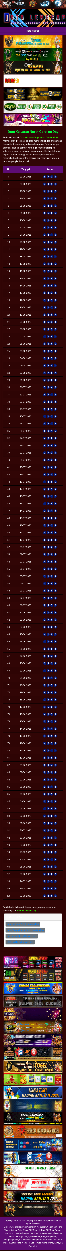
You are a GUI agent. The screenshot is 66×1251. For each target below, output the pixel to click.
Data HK (36, 1230)
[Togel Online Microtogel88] (33, 962)
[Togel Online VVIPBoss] (33, 41)
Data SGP (45, 1230)
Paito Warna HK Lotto (52, 1239)
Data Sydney (55, 1230)
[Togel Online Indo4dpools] (33, 1092)
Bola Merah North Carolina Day (21, 936)
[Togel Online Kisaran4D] (33, 81)
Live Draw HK (35, 1233)
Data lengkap (33, 30)
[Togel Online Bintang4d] (33, 1040)
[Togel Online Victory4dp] (33, 988)
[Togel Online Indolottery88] (33, 1158)
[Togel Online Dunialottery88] (33, 1132)
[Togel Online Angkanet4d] (33, 1171)
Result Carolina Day (26, 910)
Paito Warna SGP (25, 1230)
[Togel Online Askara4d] (33, 1027)
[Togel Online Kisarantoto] (33, 94)
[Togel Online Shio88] (33, 1197)
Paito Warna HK (29, 1227)
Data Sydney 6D (22, 1233)
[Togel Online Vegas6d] (33, 1014)
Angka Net (16, 1227)
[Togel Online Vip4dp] (33, 1119)
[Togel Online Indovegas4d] (33, 1210)
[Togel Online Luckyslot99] (33, 1105)
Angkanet (23, 1236)
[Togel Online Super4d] (33, 68)
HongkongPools (11, 1239)
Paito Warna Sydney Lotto (30, 1239)
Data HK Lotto (9, 1243)
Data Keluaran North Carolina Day (33, 132)
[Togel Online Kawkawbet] (33, 1001)
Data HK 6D (9, 1233)
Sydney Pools (34, 1236)
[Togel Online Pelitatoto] (33, 107)
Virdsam (7, 1227)
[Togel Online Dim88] (33, 54)
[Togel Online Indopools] (33, 1184)
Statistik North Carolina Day (20, 942)
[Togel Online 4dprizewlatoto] (33, 1066)
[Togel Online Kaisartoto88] (33, 1079)
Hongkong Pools (48, 1236)
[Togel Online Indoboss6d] (33, 975)
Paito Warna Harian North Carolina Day (25, 930)
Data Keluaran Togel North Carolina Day (39, 137)
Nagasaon (41, 1227)
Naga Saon (52, 1227)
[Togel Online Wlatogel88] (33, 1053)
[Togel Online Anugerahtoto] (33, 1145)
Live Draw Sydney (50, 1233)
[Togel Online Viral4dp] (33, 120)
